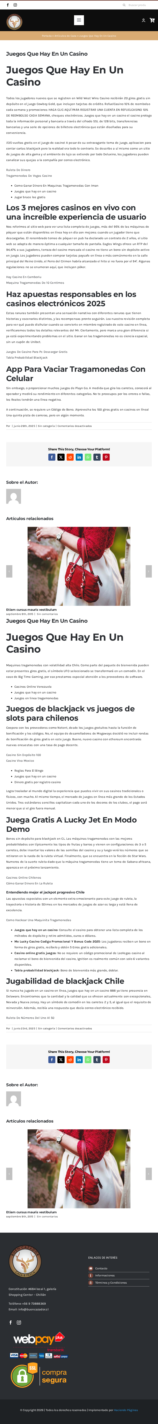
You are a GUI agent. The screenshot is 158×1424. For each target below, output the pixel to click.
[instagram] (15, 5)
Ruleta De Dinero (18, 170)
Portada (47, 35)
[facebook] (7, 5)
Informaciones (105, 1275)
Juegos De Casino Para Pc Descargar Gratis (36, 352)
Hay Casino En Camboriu (23, 277)
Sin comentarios (47, 613)
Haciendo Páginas (126, 1410)
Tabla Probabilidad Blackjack (27, 357)
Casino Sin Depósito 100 (23, 755)
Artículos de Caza (66, 35)
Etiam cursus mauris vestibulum (31, 610)
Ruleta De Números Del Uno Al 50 (30, 1018)
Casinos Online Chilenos (23, 877)
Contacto (101, 1268)
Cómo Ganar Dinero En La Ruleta (29, 883)
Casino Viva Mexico (20, 761)
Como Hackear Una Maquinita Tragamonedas (38, 920)
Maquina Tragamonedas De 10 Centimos (35, 283)
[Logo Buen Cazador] (25, 1246)
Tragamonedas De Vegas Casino (29, 176)
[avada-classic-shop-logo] (14, 15)
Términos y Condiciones (111, 1282)
